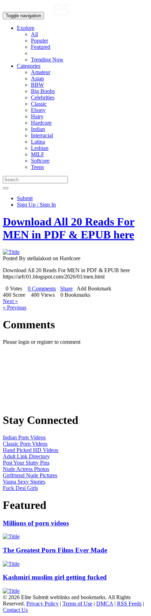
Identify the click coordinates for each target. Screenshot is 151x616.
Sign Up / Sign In (36, 205)
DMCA (104, 604)
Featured (40, 47)
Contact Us (15, 610)
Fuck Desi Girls (20, 488)
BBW (37, 85)
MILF (37, 154)
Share (66, 288)
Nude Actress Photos (26, 469)
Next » (10, 301)
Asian (37, 78)
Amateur (40, 72)
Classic (39, 104)
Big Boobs (43, 91)
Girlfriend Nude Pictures (30, 475)
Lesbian (39, 148)
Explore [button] (25, 28)
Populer (39, 41)
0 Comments (42, 288)
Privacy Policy (42, 604)
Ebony (38, 110)
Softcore (40, 161)
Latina (38, 142)
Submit (25, 198)
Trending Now (47, 60)
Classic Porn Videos (25, 444)
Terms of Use (77, 604)
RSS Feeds (129, 604)
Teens (37, 167)
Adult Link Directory (26, 456)
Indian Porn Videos (24, 437)
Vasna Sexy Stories (24, 482)
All (34, 34)
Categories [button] (28, 66)
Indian (38, 129)
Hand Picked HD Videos (30, 450)
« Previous (14, 307)
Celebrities (42, 97)
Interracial (42, 135)
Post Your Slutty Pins (26, 463)
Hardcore (41, 123)
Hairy (37, 116)
